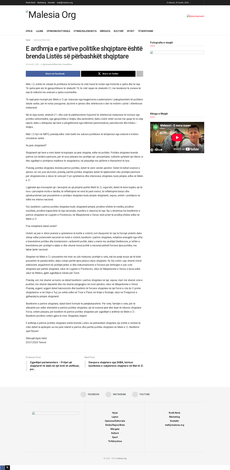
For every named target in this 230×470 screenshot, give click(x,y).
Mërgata (105, 31)
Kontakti (51, 3)
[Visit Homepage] (51, 16)
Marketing (41, 3)
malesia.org (121, 458)
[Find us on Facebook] (193, 2)
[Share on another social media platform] (139, 74)
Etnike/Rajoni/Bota (85, 31)
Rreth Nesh (31, 3)
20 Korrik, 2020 (32, 64)
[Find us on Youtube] (201, 2)
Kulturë (118, 31)
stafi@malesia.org (65, 3)
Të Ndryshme (145, 31)
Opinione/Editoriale (58, 31)
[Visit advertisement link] (195, 16)
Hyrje (29, 31)
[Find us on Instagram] (197, 2)
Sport (130, 31)
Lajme (39, 31)
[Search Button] (203, 31)
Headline (67, 64)
